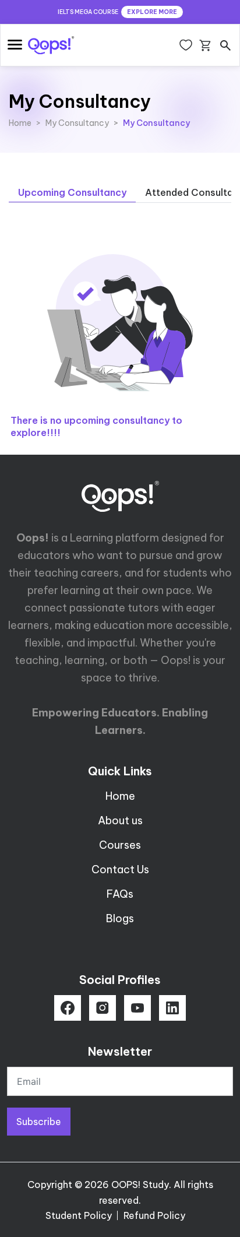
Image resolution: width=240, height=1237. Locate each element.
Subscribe (38, 1121)
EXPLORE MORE (152, 12)
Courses (120, 845)
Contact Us (120, 869)
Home (20, 123)
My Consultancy (77, 123)
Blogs (120, 918)
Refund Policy (154, 1215)
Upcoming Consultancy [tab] (72, 192)
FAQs (120, 894)
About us (120, 820)
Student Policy (78, 1215)
